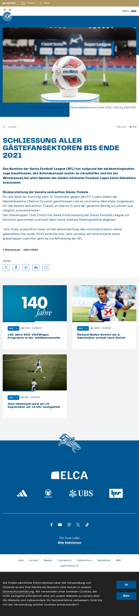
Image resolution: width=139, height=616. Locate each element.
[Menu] (133, 11)
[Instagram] (69, 525)
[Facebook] (51, 525)
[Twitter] (78, 525)
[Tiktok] (87, 525)
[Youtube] (60, 525)
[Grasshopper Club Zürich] (7, 14)
